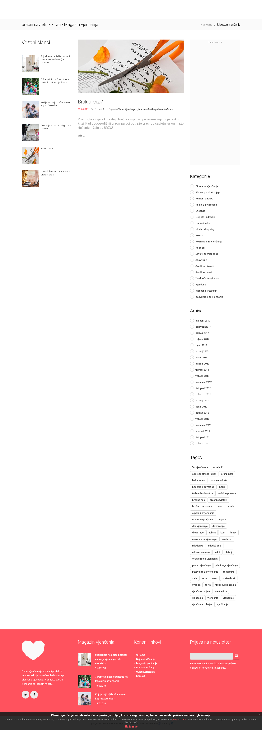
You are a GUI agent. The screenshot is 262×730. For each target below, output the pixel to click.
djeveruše (198, 532)
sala (194, 578)
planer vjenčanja (201, 565)
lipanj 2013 (201, 357)
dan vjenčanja (200, 526)
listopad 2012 (203, 388)
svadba (196, 584)
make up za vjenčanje (204, 539)
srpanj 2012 (201, 400)
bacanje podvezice (203, 486)
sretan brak (228, 578)
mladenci (227, 539)
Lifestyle (200, 210)
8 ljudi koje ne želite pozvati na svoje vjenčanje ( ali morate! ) (111, 659)
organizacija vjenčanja (205, 558)
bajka (222, 486)
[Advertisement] (215, 106)
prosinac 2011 (203, 425)
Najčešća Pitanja (145, 659)
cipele (230, 506)
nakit (217, 552)
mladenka (197, 545)
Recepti (199, 247)
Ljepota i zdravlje (205, 217)
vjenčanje (213, 597)
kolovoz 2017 (203, 326)
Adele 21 (218, 467)
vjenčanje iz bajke (202, 604)
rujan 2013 (201, 345)
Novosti (199, 235)
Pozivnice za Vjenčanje (208, 241)
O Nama (140, 654)
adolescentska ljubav (204, 473)
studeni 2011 (202, 431)
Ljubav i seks (144, 109)
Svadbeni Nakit (203, 272)
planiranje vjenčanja (226, 565)
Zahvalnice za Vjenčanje (209, 296)
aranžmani (227, 473)
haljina (212, 532)
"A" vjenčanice (200, 467)
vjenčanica (221, 591)
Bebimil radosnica (202, 493)
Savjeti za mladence (162, 109)
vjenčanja (197, 597)
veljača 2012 (202, 418)
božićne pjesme (227, 493)
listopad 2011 (203, 437)
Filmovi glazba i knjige (207, 192)
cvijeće (222, 519)
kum (222, 532)
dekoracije (218, 526)
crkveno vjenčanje (202, 519)
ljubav (233, 532)
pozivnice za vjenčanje (205, 571)
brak (219, 506)
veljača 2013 (202, 376)
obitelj (228, 552)
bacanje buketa (218, 480)
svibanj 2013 (202, 363)
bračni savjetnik (218, 500)
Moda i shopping (204, 229)
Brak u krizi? (90, 102)
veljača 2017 (202, 339)
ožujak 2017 (202, 333)
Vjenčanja (200, 284)
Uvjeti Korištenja (145, 671)
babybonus (198, 480)
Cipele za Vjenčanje (206, 186)
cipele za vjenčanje (203, 513)
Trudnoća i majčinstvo (207, 278)
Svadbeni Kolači (204, 266)
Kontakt (140, 676)
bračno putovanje (202, 506)
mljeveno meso (201, 552)
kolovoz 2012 (203, 394)
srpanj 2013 (201, 351)
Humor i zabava (204, 198)
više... (81, 135)
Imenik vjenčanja (145, 667)
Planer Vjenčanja (126, 109)
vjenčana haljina (201, 591)
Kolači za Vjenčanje (206, 204)
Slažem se (131, 726)
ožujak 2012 (202, 412)
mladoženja (214, 545)
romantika (228, 571)
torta (208, 584)
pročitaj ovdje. (179, 719)
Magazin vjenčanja (146, 663)
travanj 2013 (202, 369)
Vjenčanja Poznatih (206, 290)
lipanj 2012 (201, 406)
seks (204, 578)
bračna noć (198, 500)
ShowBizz (201, 260)
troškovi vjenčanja (225, 584)
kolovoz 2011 (203, 443)
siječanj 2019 (202, 320)
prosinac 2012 (203, 382)
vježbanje (222, 604)
